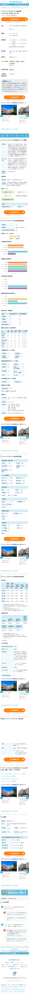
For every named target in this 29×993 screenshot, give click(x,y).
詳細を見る (11, 65)
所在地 (21, 135)
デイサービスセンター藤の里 (13, 912)
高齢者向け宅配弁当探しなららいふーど (7, 991)
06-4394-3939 (9, 828)
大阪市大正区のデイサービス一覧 (14, 935)
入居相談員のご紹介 (24, 966)
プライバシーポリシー (19, 962)
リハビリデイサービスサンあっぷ (9, 778)
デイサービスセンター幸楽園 (8, 781)
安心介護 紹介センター (5, 7)
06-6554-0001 (14, 33)
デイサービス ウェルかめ (19, 773)
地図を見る (12, 29)
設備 (12, 135)
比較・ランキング (23, 964)
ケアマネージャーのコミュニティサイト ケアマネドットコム (10, 987)
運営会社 (7, 962)
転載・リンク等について (6, 964)
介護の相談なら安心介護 (5, 986)
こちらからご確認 (17, 914)
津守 (16, 751)
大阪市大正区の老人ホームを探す (9, 129)
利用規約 (12, 962)
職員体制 (7, 135)
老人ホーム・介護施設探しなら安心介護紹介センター (18, 986)
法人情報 (26, 135)
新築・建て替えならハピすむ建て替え (19, 989)
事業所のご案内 (16, 964)
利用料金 (17, 135)
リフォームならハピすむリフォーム (6, 989)
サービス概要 (2, 135)
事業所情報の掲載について (13, 966)
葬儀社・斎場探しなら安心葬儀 (19, 991)
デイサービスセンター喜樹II (8, 776)
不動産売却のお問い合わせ (14, 968)
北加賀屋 (17, 754)
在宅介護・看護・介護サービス (17, 7)
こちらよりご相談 (15, 940)
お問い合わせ (3, 966)
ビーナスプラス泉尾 (6, 773)
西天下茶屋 (17, 752)
